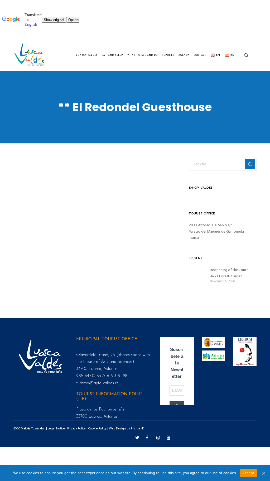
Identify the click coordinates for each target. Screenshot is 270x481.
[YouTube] (168, 437)
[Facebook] (147, 437)
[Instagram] (158, 437)
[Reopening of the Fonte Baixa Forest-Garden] (197, 275)
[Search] (244, 55)
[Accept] (263, 473)
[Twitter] (136, 437)
